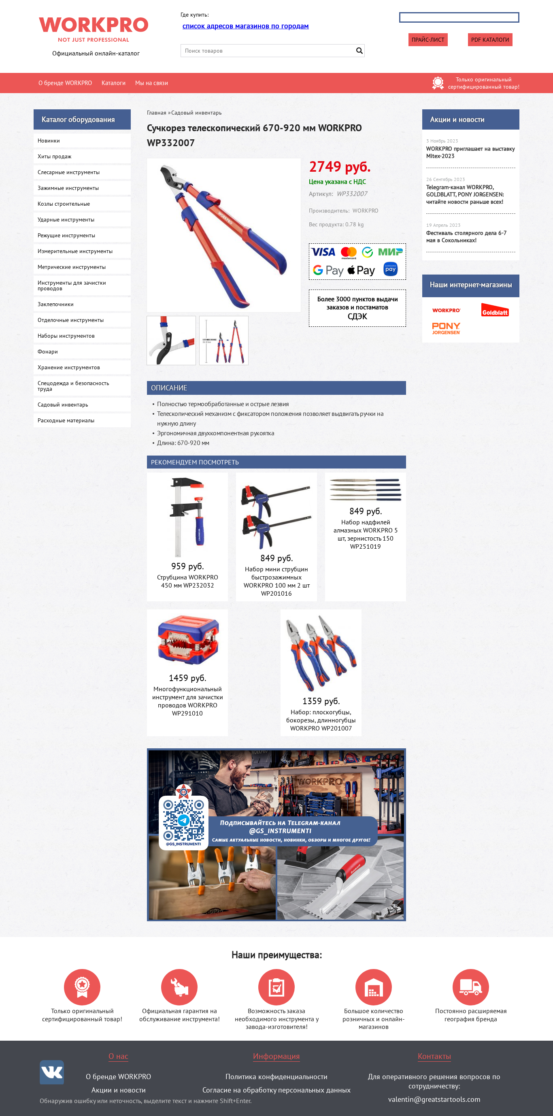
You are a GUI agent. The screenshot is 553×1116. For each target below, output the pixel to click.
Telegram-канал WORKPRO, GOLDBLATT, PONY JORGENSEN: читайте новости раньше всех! (465, 194)
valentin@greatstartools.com (434, 1099)
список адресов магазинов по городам (246, 25)
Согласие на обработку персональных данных (276, 1090)
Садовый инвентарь (196, 112)
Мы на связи (151, 83)
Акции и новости (457, 119)
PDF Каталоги (490, 39)
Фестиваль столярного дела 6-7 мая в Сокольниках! (466, 236)
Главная (156, 112)
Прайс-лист (428, 39)
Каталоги (113, 83)
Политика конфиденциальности (276, 1076)
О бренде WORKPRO (65, 83)
